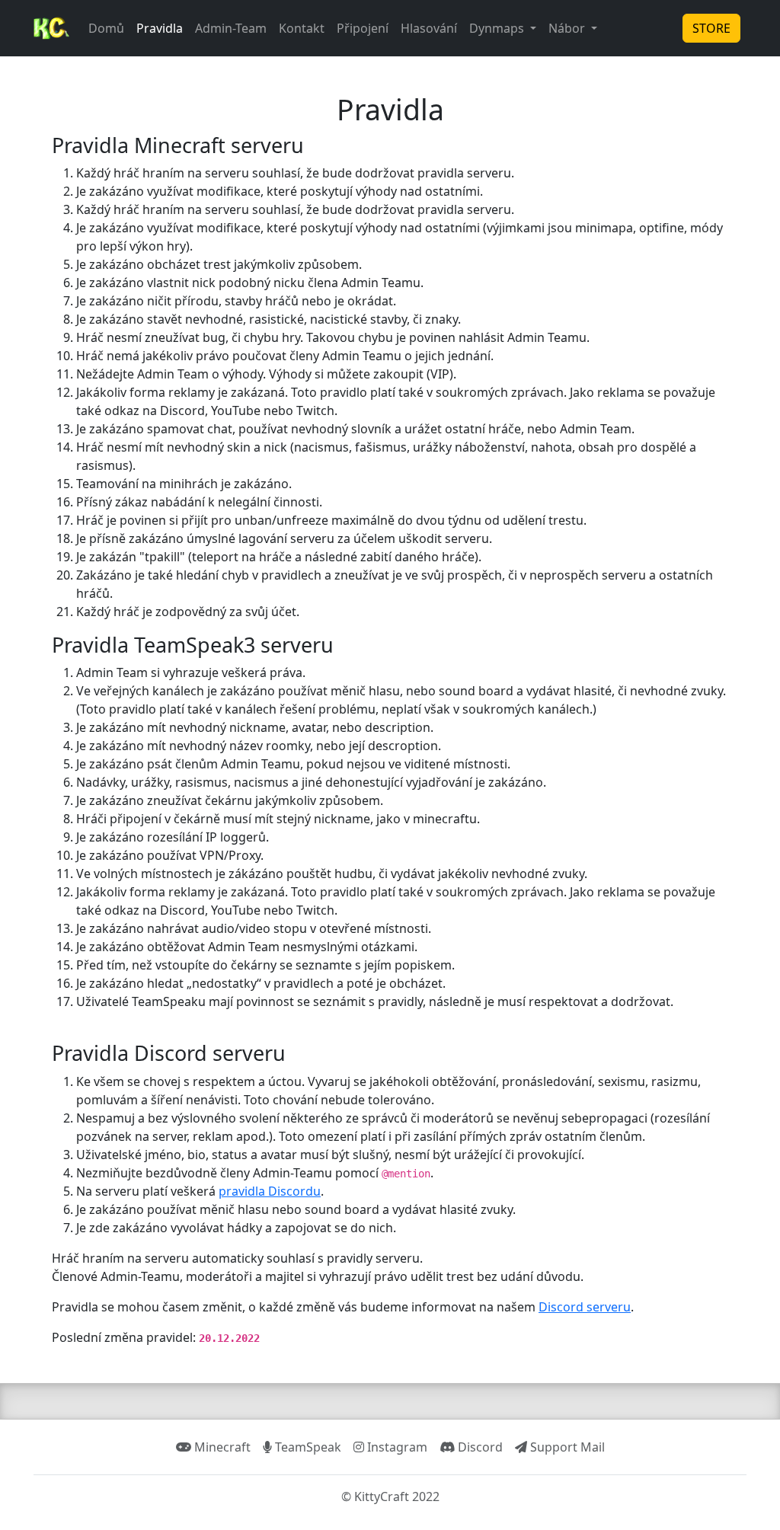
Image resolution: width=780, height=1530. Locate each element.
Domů (106, 28)
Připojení (362, 28)
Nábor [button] (568, 28)
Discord (479, 1447)
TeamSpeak (306, 1447)
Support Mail (566, 1447)
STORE (711, 28)
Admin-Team (231, 28)
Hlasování (429, 28)
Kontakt (301, 28)
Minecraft (221, 1447)
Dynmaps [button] (498, 28)
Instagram (395, 1447)
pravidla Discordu (270, 1191)
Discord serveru (585, 1306)
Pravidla (159, 28)
